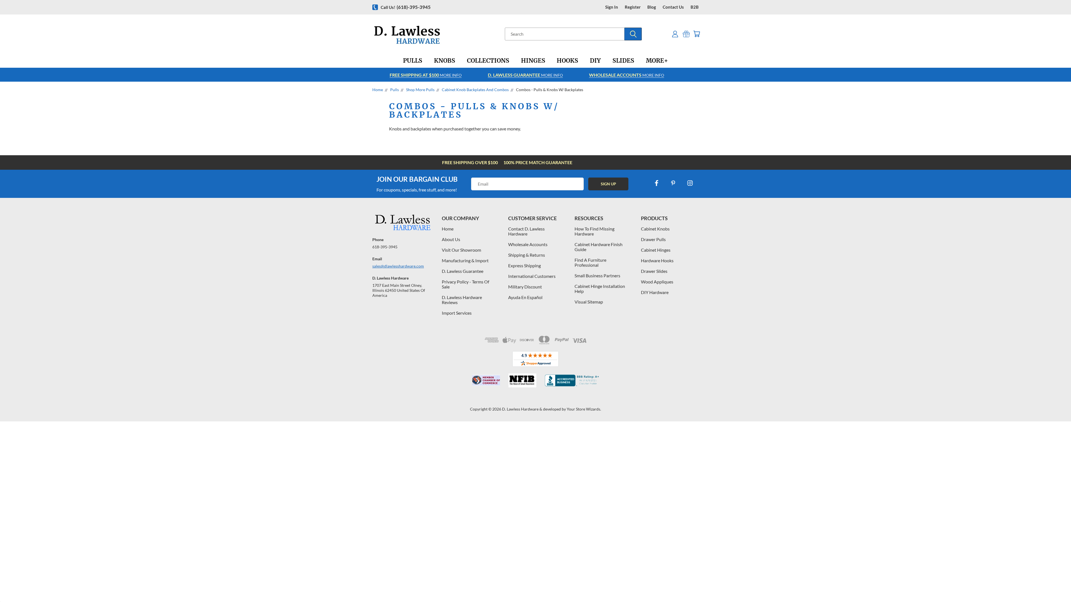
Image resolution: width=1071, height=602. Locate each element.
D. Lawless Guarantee (462, 271)
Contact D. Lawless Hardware (526, 231)
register (633, 7)
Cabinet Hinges (655, 250)
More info (426, 74)
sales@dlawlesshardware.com (398, 266)
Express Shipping (524, 265)
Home (448, 228)
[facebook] (656, 183)
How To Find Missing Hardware (594, 231)
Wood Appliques (657, 281)
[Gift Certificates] (686, 33)
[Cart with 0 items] (696, 33)
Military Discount (525, 286)
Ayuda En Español (525, 297)
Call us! (406, 7)
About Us (451, 239)
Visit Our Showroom (461, 250)
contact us (673, 7)
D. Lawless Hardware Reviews (462, 300)
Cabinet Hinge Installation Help (600, 288)
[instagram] (690, 183)
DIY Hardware (655, 292)
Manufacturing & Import (465, 260)
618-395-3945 (384, 246)
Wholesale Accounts (527, 244)
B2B (695, 7)
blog (651, 7)
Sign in (611, 7)
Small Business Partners (597, 275)
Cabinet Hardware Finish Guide (599, 247)
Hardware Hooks (657, 260)
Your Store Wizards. (584, 409)
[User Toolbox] (675, 33)
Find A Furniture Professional (590, 262)
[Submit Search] (633, 34)
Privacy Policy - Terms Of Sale (465, 284)
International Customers (532, 276)
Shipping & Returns (526, 255)
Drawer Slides (654, 271)
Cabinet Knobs (655, 228)
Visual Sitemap (589, 301)
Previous (1056, 584)
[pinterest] (673, 183)
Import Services (457, 312)
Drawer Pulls (653, 239)
